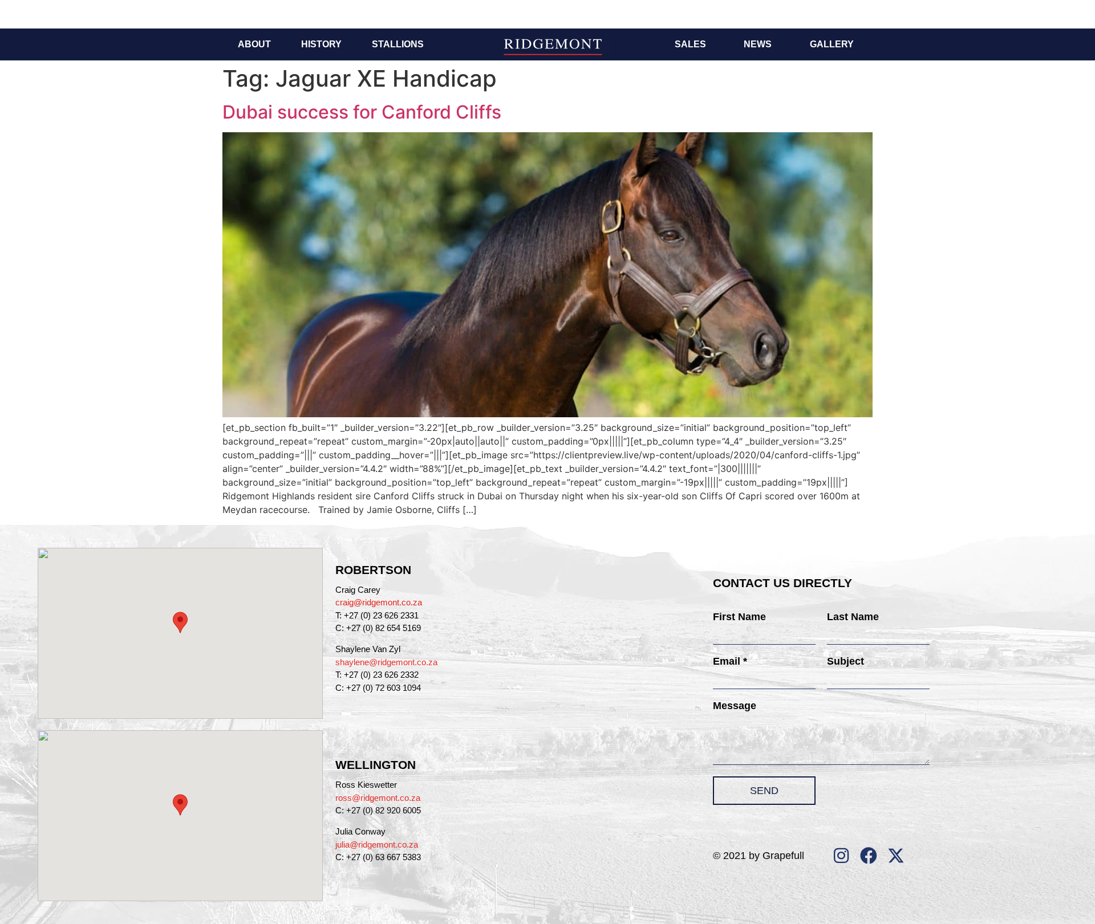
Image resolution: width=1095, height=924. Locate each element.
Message (734, 706)
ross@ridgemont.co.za (377, 798)
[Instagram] (841, 855)
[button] (180, 622)
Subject (845, 661)
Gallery (832, 44)
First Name (739, 617)
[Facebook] (868, 855)
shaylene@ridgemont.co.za (386, 662)
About (254, 44)
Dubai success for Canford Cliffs (361, 112)
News (758, 44)
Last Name (853, 617)
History (321, 44)
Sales (690, 44)
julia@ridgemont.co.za (376, 844)
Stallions (398, 44)
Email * (730, 661)
